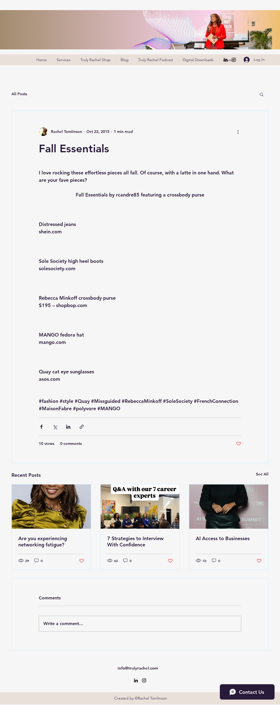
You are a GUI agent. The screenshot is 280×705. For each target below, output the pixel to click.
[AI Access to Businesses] (228, 506)
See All (262, 474)
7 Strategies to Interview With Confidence (135, 541)
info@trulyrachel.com (138, 668)
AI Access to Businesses (223, 538)
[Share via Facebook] (41, 426)
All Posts (19, 93)
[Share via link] (81, 426)
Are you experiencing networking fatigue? (42, 541)
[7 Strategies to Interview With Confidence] (140, 506)
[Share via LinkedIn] (68, 426)
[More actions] (238, 131)
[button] (261, 94)
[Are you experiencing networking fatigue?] (51, 506)
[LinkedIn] (225, 60)
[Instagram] (234, 60)
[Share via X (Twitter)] (54, 426)
